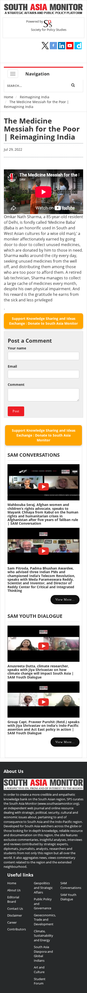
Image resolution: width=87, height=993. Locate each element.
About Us (14, 890)
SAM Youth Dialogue (34, 616)
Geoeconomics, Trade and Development (43, 919)
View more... (65, 599)
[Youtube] (69, 45)
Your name (17, 348)
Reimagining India (34, 97)
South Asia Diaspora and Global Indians (43, 954)
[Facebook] (53, 45)
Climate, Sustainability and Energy (43, 935)
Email (12, 366)
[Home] (43, 9)
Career (12, 922)
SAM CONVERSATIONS (33, 455)
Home (8, 97)
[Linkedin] (61, 45)
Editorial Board (13, 899)
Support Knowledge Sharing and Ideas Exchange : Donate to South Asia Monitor (43, 321)
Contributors (16, 929)
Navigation (37, 74)
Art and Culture (39, 969)
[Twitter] (45, 45)
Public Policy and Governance (43, 903)
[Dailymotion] (78, 45)
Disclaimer (14, 915)
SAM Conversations (70, 885)
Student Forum (39, 981)
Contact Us (15, 908)
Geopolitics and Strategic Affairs (43, 887)
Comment (16, 384)
